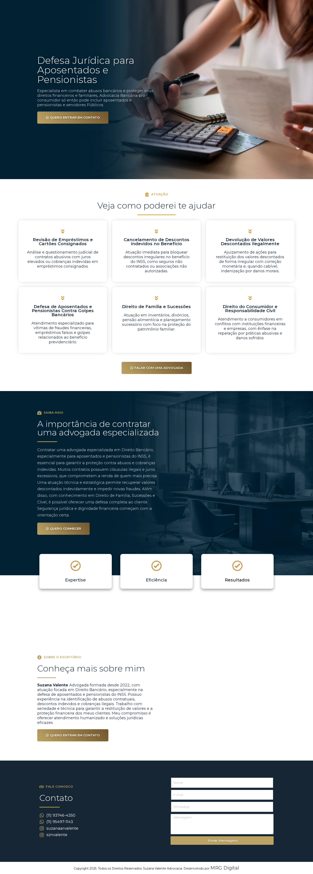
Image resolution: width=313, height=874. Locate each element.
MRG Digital (224, 868)
